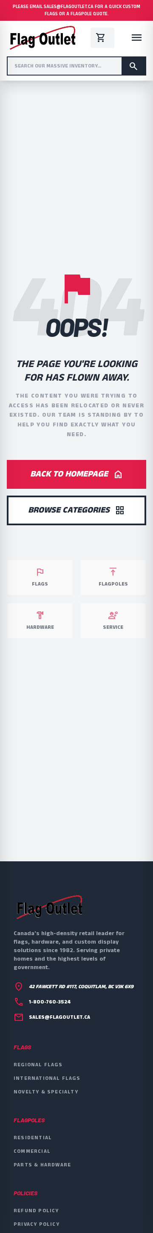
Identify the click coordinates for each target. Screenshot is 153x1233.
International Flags (47, 1078)
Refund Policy (36, 1210)
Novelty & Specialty (46, 1092)
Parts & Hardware (42, 1165)
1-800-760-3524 (50, 1002)
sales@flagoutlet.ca (59, 1017)
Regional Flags (38, 1064)
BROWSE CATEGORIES (76, 510)
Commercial (32, 1151)
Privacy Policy (37, 1224)
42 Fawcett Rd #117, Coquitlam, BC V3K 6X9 (81, 987)
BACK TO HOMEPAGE (76, 474)
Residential (33, 1137)
